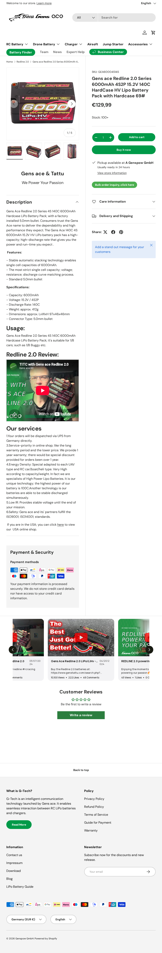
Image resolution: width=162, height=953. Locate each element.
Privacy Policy (94, 799)
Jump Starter (113, 44)
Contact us (14, 855)
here (60, 524)
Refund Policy (94, 807)
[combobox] (114, 17)
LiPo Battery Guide (19, 887)
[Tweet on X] (105, 232)
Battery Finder (20, 52)
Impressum (14, 863)
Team (44, 52)
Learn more (44, 3)
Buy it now (124, 150)
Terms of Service (96, 815)
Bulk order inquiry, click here (114, 185)
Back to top (81, 770)
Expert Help (76, 52)
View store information (112, 173)
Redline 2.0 (23, 62)
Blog (9, 879)
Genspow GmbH (24, 938)
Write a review (81, 715)
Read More (19, 824)
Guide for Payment (97, 822)
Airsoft (92, 44)
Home (9, 62)
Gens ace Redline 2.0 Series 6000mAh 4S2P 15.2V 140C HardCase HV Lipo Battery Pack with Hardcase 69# (56, 62)
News (57, 52)
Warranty (91, 830)
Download (13, 871)
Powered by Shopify (46, 938)
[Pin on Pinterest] (121, 232)
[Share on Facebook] (113, 232)
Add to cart (136, 137)
